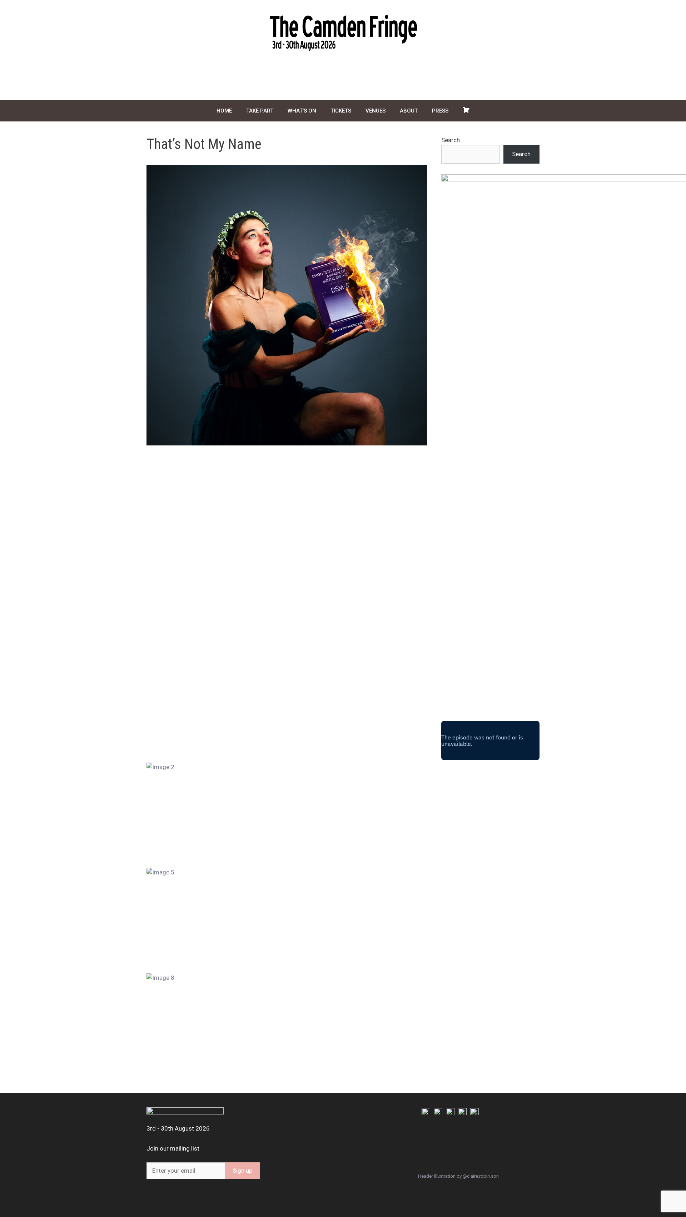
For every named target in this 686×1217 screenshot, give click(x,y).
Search (450, 140)
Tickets (340, 111)
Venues (376, 111)
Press (440, 111)
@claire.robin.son (481, 1176)
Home (224, 111)
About (409, 111)
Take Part (259, 111)
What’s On (302, 111)
